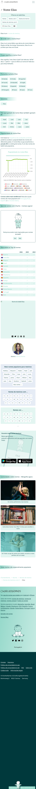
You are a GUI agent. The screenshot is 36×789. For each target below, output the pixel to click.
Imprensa (11, 662)
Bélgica (3, 606)
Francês (5, 82)
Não (20, 238)
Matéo (20, 370)
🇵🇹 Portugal (5, 292)
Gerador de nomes (7, 614)
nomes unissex (11, 601)
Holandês (14, 82)
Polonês (23, 86)
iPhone (32, 595)
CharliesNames (5, 578)
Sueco (23, 90)
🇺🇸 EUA (3, 295)
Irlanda (12, 608)
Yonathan (16, 381)
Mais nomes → (17, 384)
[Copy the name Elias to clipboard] (23, 336)
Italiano (5, 86)
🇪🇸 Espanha (5, 278)
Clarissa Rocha (20, 356)
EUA (20, 606)
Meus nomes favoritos (27, 787)
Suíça (32, 608)
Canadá (8, 606)
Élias (4, 104)
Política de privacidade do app (10, 665)
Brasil (28, 199)
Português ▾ (18, 647)
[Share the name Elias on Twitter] (15, 336)
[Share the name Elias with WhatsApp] (18, 336)
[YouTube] (19, 640)
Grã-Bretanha (5, 608)
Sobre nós (29, 668)
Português (6, 90)
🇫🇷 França (4, 280)
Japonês (14, 86)
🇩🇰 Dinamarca (5, 275)
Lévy (10, 381)
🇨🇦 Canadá (4, 266)
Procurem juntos (14, 787)
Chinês (13, 79)
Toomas (6, 377)
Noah (4, 119)
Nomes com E (12, 18)
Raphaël (23, 381)
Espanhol (22, 79)
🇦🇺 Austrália (5, 257)
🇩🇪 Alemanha (5, 272)
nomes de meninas (18, 599)
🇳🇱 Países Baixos (6, 289)
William (24, 377)
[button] (3, 318)
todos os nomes (23, 601)
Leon (19, 119)
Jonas (26, 123)
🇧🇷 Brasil (4, 263)
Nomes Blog (4, 617)
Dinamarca (14, 606)
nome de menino (14, 33)
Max (30, 377)
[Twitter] (13, 640)
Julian (27, 127)
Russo (15, 90)
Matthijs (5, 370)
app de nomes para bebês (21, 436)
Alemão (5, 79)
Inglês (23, 82)
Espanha (3, 201)
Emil (4, 127)
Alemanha (21, 604)
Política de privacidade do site (10, 668)
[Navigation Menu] (33, 2)
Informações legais (17, 670)
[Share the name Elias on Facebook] (12, 336)
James (12, 377)
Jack (31, 370)
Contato (3, 662)
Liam (12, 119)
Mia (12, 123)
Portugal (23, 199)
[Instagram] (22, 640)
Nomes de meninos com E (9, 22)
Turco (30, 90)
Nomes (4, 18)
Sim (15, 238)
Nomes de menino (24, 18)
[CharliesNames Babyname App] (9, 2)
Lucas (4, 123)
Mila (19, 123)
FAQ (22, 668)
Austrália (27, 604)
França (30, 606)
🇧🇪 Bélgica (4, 260)
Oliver (18, 377)
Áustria (3, 610)
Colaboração (5, 670)
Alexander (7, 374)
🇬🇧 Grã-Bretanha (6, 283)
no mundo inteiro (13, 201)
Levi (26, 119)
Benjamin (13, 370)
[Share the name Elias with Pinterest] (21, 336)
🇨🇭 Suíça (4, 269)
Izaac (18, 374)
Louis (19, 127)
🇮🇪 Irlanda (4, 286)
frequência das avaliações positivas (20, 138)
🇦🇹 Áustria (4, 255)
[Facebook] (16, 640)
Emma (12, 127)
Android (26, 595)
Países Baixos (19, 608)
